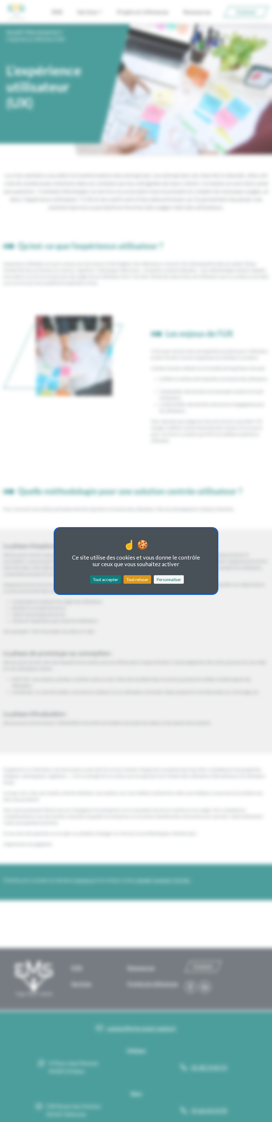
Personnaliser (168, 579)
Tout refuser (137, 579)
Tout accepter (105, 579)
